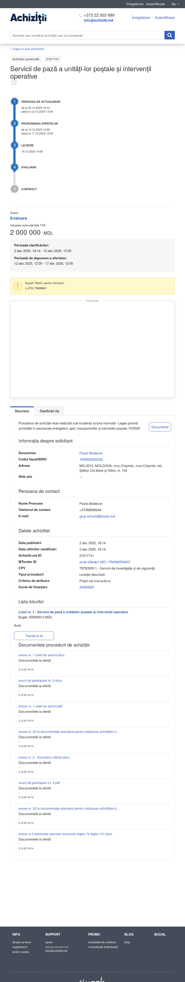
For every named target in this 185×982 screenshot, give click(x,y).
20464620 (86, 587)
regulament (19, 947)
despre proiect (21, 942)
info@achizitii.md (98, 20)
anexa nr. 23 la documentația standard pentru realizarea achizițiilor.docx (69, 731)
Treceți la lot (34, 635)
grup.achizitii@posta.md (97, 516)
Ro (174, 4)
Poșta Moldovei (90, 453)
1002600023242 (91, 459)
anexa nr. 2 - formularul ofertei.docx (43, 757)
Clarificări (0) (49, 411)
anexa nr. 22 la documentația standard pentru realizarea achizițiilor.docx (69, 808)
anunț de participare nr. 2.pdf (39, 782)
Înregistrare (135, 4)
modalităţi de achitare (102, 942)
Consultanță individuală (103, 947)
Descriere (22, 411)
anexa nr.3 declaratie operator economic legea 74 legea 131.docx (65, 834)
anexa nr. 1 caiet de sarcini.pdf (40, 706)
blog (127, 942)
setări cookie (20, 952)
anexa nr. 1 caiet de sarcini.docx (41, 655)
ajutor (49, 942)
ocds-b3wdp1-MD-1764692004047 (104, 561)
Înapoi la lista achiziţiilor (28, 49)
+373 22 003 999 (98, 15)
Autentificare (155, 4)
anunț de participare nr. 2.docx (40, 680)
